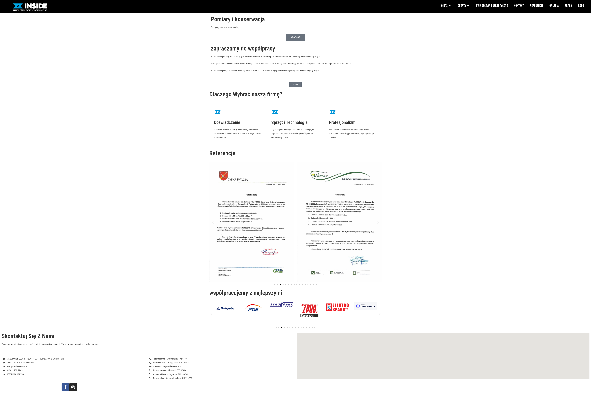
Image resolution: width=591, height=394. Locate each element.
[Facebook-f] (65, 387)
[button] (213, 222)
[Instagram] (73, 387)
